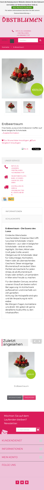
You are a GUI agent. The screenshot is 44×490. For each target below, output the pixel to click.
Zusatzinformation (11, 133)
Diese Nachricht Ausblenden (22, 7)
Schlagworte (13, 219)
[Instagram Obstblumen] (27, 482)
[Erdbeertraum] (12, 107)
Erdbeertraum (21, 386)
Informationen (14, 211)
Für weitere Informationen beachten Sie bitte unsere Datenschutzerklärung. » (22, 12)
